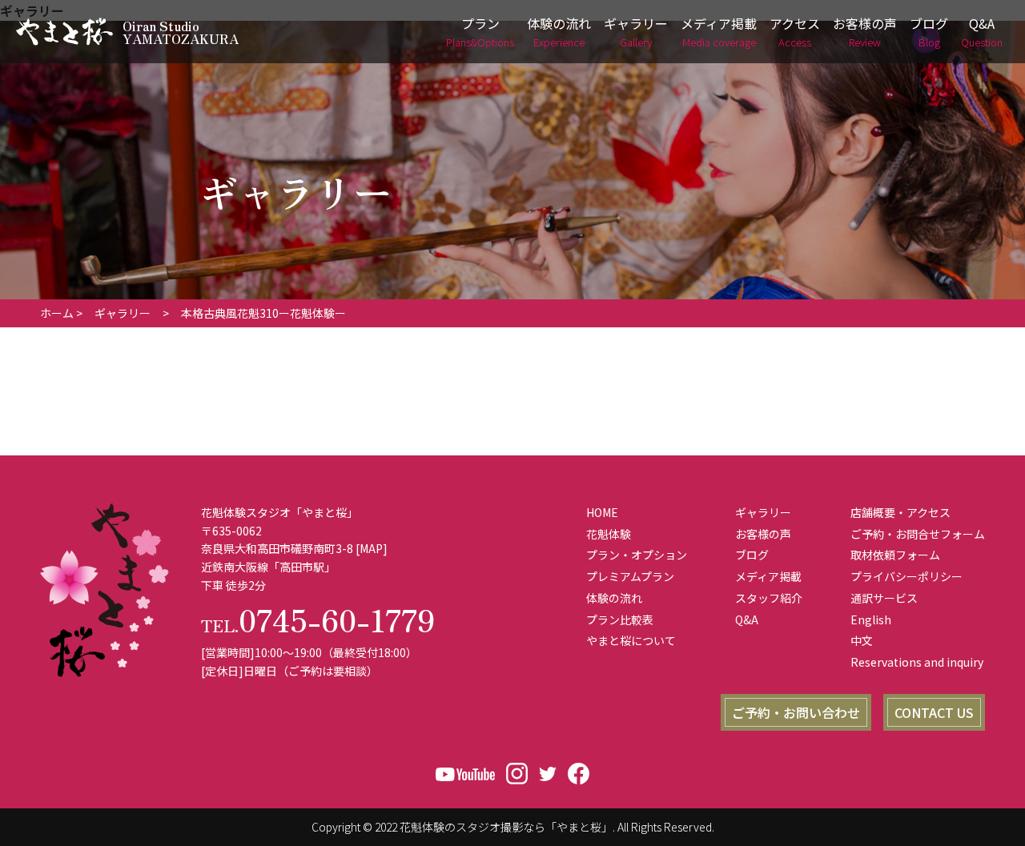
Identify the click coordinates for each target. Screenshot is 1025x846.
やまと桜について (631, 640)
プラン (480, 32)
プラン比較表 (619, 619)
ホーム (57, 313)
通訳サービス (884, 598)
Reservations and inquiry (916, 662)
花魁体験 (608, 534)
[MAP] (372, 548)
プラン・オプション (636, 555)
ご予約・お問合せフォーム (917, 534)
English (870, 619)
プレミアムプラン (630, 576)
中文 (861, 640)
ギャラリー (636, 32)
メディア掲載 (719, 32)
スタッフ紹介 (768, 598)
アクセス (795, 32)
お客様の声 (865, 32)
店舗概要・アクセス (900, 512)
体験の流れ (559, 32)
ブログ (929, 32)
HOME (602, 512)
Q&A (982, 32)
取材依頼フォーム (895, 555)
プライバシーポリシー (906, 576)
